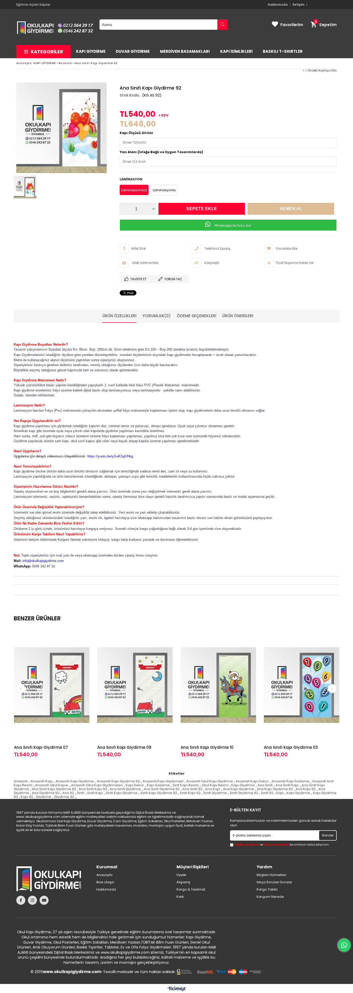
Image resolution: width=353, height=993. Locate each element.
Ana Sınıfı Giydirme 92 (162, 789)
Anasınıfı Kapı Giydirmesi (163, 781)
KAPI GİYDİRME (90, 51)
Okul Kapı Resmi (215, 785)
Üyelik (181, 875)
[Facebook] (20, 900)
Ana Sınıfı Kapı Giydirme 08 (124, 747)
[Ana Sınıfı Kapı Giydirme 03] (302, 685)
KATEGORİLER (47, 51)
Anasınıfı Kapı (41, 781)
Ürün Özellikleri (119, 315)
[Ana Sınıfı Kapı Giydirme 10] (218, 685)
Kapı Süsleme (158, 785)
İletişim (298, 4)
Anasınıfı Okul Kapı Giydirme (209, 781)
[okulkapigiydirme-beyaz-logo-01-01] (52, 879)
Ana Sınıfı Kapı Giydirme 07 (41, 747)
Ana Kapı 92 (306, 789)
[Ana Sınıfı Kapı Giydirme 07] (52, 685)
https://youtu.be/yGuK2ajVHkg (110, 456)
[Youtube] (44, 900)
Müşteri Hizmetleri (271, 875)
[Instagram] (32, 900)
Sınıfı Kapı (95, 792)
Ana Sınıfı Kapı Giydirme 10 (207, 747)
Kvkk (180, 896)
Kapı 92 (27, 796)
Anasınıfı (21, 781)
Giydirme (43, 796)
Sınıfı (80, 792)
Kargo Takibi (267, 889)
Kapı (280, 792)
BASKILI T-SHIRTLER (283, 51)
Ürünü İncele (69, 693)
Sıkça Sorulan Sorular (274, 882)
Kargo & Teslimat (191, 889)
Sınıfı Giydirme (215, 792)
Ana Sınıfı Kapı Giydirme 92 (54, 789)
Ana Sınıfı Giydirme (125, 789)
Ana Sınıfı (265, 785)
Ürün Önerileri (237, 315)
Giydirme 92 (64, 796)
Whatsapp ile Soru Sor (232, 225)
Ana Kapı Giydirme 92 (275, 789)
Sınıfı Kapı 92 (190, 792)
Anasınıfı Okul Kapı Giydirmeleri (97, 785)
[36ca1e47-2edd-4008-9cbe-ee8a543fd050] (220, 972)
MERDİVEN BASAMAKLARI (185, 51)
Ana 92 (68, 792)
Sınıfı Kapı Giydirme (121, 792)
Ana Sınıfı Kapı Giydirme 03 (291, 747)
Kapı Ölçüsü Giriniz (136, 133)
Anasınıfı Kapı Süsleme (290, 781)
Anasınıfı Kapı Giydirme (75, 781)
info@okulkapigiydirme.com (43, 561)
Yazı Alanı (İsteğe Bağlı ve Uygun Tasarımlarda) (161, 152)
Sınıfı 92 (267, 792)
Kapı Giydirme (243, 785)
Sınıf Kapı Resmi (186, 785)
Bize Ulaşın (105, 882)
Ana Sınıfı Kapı (287, 785)
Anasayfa (104, 875)
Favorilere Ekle (51, 693)
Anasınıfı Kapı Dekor (252, 781)
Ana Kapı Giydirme (238, 789)
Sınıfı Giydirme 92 (244, 792)
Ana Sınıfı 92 (192, 789)
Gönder (328, 835)
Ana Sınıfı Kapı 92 (93, 789)
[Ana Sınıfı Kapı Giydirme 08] (135, 685)
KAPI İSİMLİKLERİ (236, 51)
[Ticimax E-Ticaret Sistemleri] (176, 989)
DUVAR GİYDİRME (133, 51)
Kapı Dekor (135, 785)
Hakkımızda (278, 4)
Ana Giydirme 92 (45, 792)
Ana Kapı (212, 789)
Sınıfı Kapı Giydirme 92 (158, 792)
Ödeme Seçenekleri (196, 315)
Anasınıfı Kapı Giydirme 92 (118, 781)
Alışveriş (183, 882)
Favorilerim (291, 24)
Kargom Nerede (270, 896)
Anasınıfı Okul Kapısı (51, 785)
